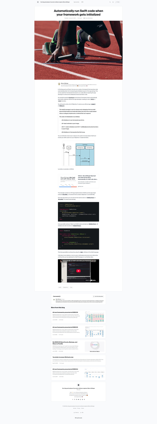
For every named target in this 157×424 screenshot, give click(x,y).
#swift (60, 287)
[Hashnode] (82, 399)
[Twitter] (72, 399)
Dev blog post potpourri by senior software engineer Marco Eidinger (55, 2)
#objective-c (65, 287)
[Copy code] (98, 203)
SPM (82, 2)
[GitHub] (74, 399)
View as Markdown (89, 18)
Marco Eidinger (64, 83)
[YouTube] (78, 399)
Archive (74, 408)
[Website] (80, 399)
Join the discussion (99, 296)
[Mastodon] (84, 399)
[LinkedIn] (76, 399)
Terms (82, 408)
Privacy (78, 408)
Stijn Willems (58, 299)
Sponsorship (76, 2)
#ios (71, 287)
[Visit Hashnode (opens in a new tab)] (78, 418)
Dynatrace (71, 98)
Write (118, 2)
